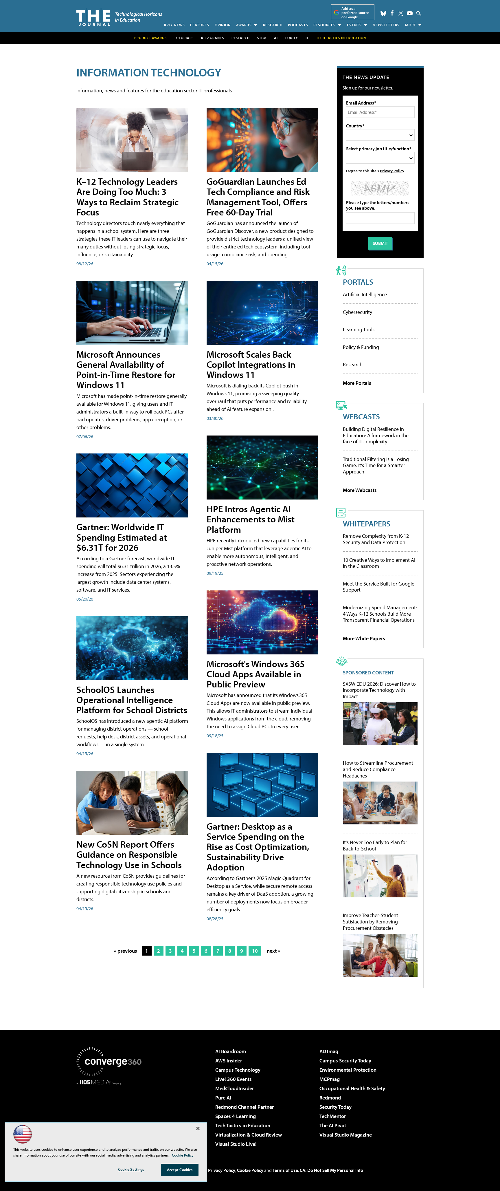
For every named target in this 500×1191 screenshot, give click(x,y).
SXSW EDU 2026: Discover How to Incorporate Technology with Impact (379, 690)
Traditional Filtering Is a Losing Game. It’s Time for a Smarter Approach (376, 465)
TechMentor (332, 1116)
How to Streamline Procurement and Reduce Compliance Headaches (378, 769)
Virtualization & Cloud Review (248, 1134)
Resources (324, 25)
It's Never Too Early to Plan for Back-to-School (375, 845)
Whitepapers (366, 523)
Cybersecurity (357, 312)
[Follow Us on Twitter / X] (400, 13)
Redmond (330, 1097)
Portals (358, 282)
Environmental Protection (347, 1069)
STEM (261, 38)
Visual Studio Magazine (345, 1134)
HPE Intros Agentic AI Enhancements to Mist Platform (251, 519)
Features (199, 25)
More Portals (357, 383)
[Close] (198, 1128)
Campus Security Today (345, 1060)
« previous (125, 950)
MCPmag (329, 1079)
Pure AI (223, 1097)
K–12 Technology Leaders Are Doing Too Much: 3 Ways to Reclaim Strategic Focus (127, 196)
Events (354, 25)
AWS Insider (228, 1060)
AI (276, 38)
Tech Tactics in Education (242, 1125)
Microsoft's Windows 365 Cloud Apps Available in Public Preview (256, 674)
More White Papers (364, 638)
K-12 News (174, 25)
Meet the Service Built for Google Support (378, 586)
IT (307, 38)
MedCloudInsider (234, 1088)
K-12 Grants (212, 38)
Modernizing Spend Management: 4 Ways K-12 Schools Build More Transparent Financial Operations (380, 613)
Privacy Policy (392, 170)
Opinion (223, 25)
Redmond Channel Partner (244, 1107)
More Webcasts (360, 490)
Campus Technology (237, 1069)
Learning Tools (358, 329)
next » (273, 950)
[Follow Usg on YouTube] (410, 13)
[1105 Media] (111, 1114)
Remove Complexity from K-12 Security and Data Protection (376, 539)
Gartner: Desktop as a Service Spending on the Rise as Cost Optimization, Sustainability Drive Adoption (258, 846)
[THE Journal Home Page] (119, 17)
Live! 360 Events (233, 1079)
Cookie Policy (250, 1170)
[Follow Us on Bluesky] (383, 13)
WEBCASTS (361, 416)
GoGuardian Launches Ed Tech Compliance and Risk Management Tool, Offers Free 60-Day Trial (258, 196)
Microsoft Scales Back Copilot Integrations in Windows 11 (251, 364)
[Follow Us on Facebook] (392, 13)
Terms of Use (285, 1170)
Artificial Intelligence (365, 294)
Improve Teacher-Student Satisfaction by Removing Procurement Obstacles (370, 921)
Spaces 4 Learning (235, 1116)
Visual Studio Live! (236, 1144)
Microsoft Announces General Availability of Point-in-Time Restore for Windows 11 (125, 369)
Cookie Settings (131, 1169)
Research (273, 25)
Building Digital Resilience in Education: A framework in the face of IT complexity (376, 435)
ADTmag (328, 1051)
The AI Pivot (332, 1125)
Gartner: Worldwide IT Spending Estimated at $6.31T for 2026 (121, 537)
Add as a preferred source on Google (355, 12)
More (410, 25)
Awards (244, 25)
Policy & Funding (361, 347)
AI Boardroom (230, 1051)
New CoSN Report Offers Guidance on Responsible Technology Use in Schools (129, 854)
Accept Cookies (180, 1169)
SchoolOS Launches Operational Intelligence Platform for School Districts (131, 700)
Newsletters (386, 25)
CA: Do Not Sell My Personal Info (331, 1170)
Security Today (335, 1107)
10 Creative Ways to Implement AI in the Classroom (379, 563)
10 (255, 950)
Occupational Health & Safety (352, 1088)
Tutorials (184, 38)
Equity (291, 38)
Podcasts (298, 25)
